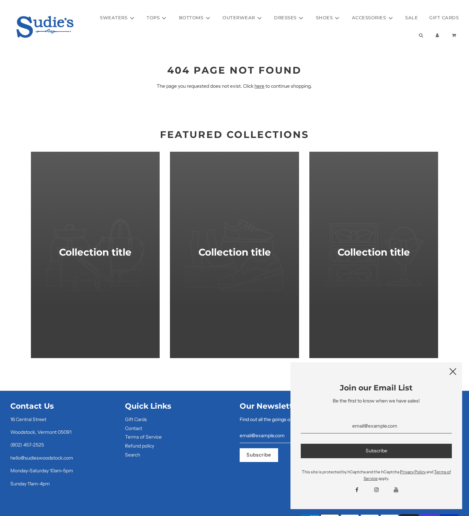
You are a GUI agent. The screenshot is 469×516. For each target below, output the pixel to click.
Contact (133, 428)
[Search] (420, 35)
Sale (411, 17)
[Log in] (437, 35)
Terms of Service (143, 437)
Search (132, 455)
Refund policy (139, 446)
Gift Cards (444, 17)
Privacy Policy (413, 471)
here (259, 86)
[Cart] (455, 35)
